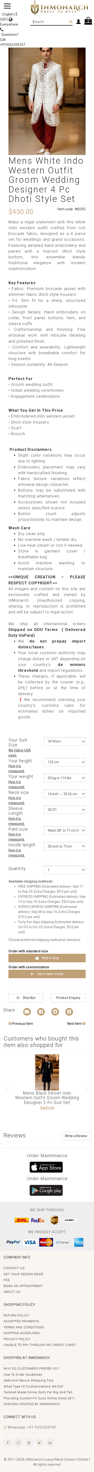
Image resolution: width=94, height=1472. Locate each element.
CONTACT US (14, 1268)
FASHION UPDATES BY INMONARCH (32, 1404)
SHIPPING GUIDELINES (22, 1333)
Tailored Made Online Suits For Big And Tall (38, 1392)
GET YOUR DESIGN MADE (23, 1274)
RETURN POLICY (16, 1315)
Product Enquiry (68, 998)
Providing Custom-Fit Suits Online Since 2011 (39, 1398)
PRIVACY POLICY (17, 1339)
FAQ (7, 1280)
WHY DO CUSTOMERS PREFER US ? (32, 1368)
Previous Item (22, 1024)
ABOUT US (12, 1292)
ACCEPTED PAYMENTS (21, 1321)
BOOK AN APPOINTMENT (23, 1286)
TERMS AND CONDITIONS (24, 1327)
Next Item (75, 1024)
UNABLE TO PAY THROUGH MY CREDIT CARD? (40, 1345)
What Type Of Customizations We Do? (33, 1386)
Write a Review (76, 1136)
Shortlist (28, 998)
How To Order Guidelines (23, 1374)
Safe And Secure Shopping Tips (29, 1380)
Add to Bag (50, 958)
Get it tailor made (50, 974)
